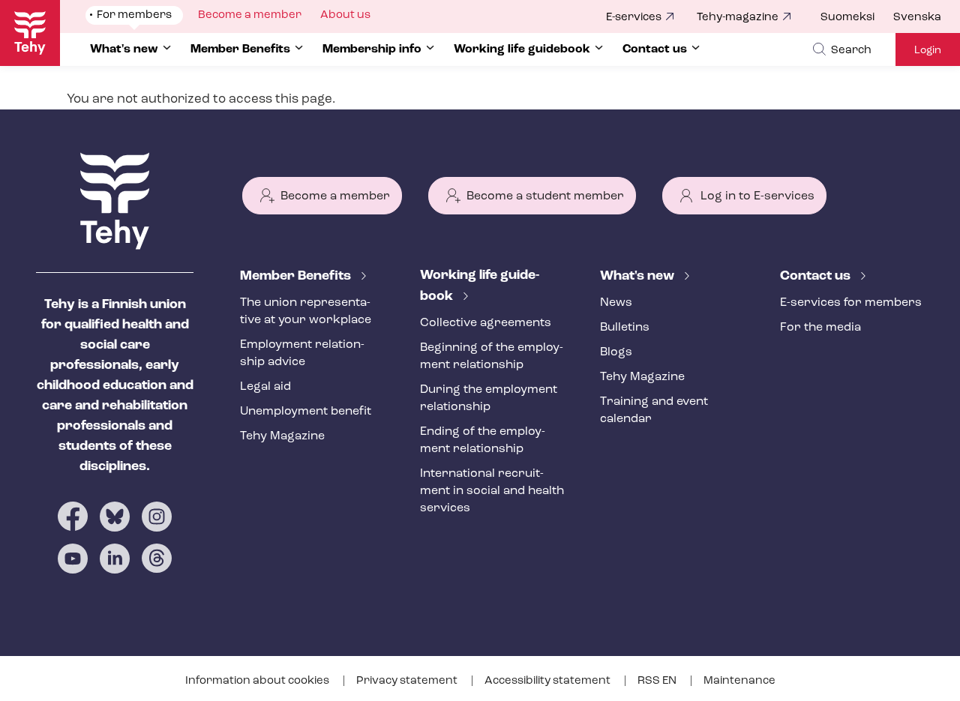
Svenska (917, 17)
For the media (820, 328)
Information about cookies (258, 681)
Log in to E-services (757, 196)
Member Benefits (297, 276)
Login (927, 50)
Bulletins (625, 328)
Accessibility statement (548, 681)
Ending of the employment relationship (482, 440)
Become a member (335, 196)
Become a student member (545, 196)
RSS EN (658, 681)
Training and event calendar (654, 410)
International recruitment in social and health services (492, 491)
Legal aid (265, 387)
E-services (634, 17)
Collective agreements (485, 323)
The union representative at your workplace (305, 311)
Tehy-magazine (737, 17)
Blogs (616, 352)
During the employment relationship (488, 398)
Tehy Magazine (282, 436)
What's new (638, 276)
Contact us (817, 276)
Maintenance (740, 681)
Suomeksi (847, 17)
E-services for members (851, 303)
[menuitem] (856, 18)
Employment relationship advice (302, 353)
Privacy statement (408, 681)
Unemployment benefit (305, 412)
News (616, 303)
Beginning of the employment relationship (491, 356)
